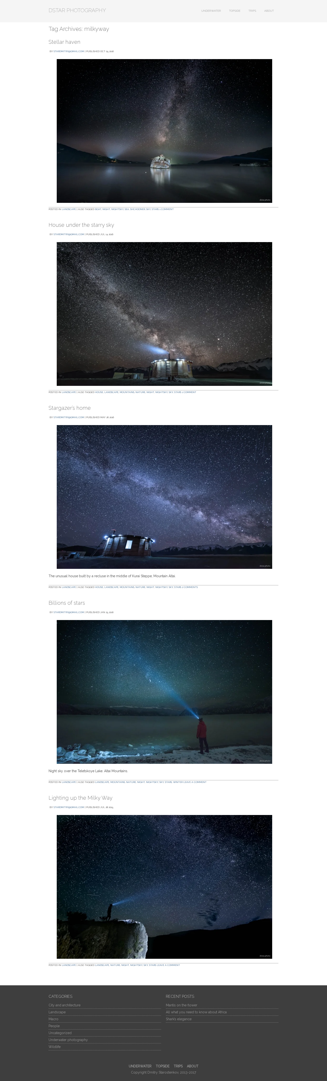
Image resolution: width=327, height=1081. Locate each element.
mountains (127, 392)
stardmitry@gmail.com (69, 51)
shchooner (137, 209)
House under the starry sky (81, 225)
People (54, 1026)
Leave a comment (195, 782)
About (269, 10)
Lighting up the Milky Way (81, 798)
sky (148, 209)
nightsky (117, 209)
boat (98, 209)
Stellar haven (64, 42)
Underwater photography (68, 1040)
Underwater (211, 10)
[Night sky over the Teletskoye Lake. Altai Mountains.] (163, 692)
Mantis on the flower (181, 1005)
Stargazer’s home (70, 408)
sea (127, 209)
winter (178, 782)
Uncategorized (60, 1033)
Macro (53, 1019)
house (99, 392)
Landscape (69, 209)
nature (140, 392)
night (106, 209)
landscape (111, 392)
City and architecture (64, 1005)
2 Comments (190, 587)
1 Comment (166, 209)
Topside (234, 10)
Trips (252, 10)
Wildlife (55, 1047)
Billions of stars (67, 603)
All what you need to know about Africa (196, 1012)
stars (155, 209)
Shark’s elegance (179, 1019)
